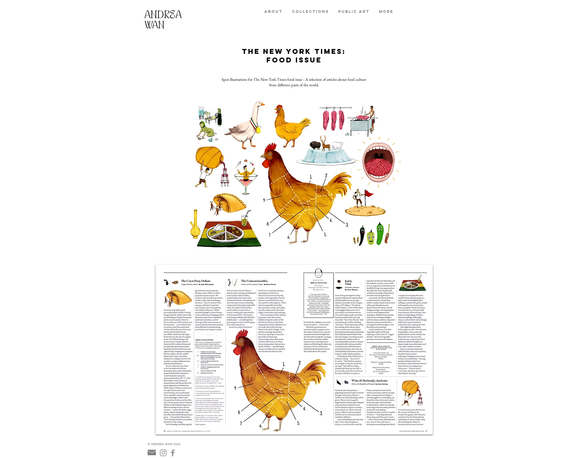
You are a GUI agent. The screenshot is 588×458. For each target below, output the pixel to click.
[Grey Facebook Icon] (172, 452)
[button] (310, 11)
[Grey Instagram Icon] (163, 452)
